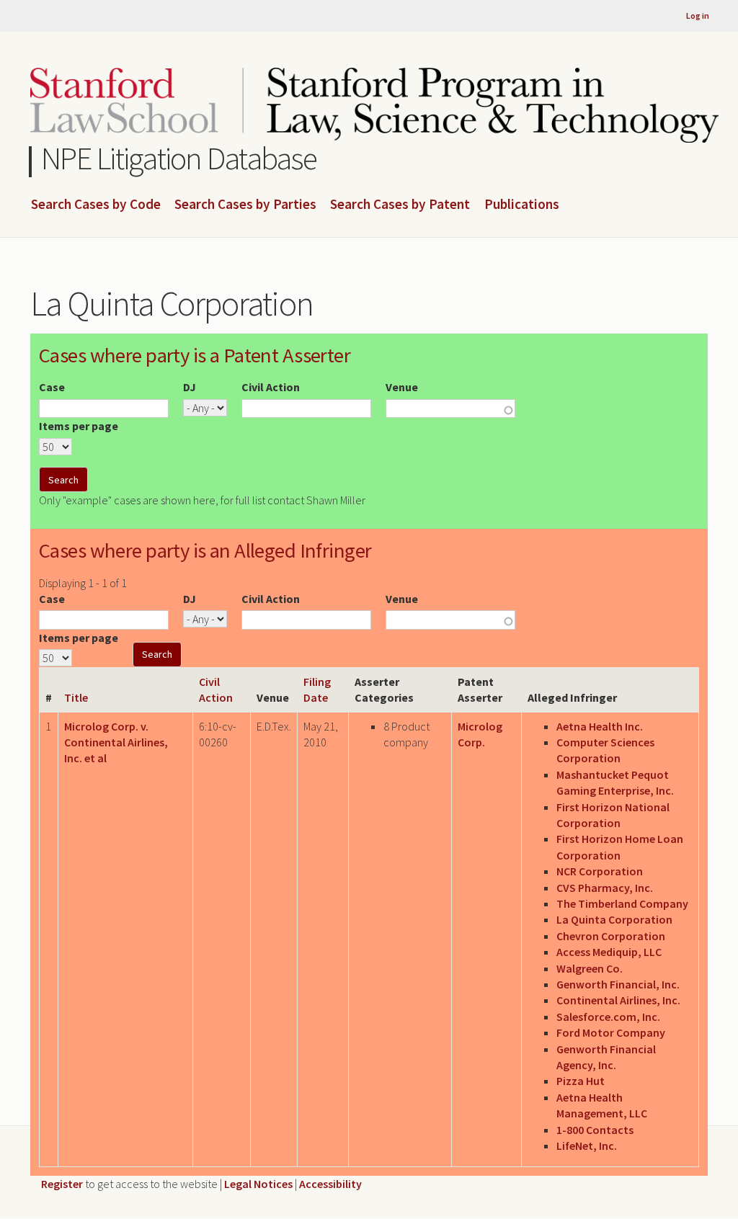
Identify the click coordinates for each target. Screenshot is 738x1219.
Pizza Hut (580, 1080)
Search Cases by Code (96, 205)
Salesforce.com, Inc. (608, 1016)
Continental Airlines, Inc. (618, 1000)
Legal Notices (258, 1183)
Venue (402, 387)
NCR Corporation (599, 871)
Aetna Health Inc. (599, 726)
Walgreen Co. (589, 968)
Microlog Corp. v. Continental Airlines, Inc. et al (116, 742)
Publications (521, 205)
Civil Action (270, 387)
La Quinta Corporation (614, 919)
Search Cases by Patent (400, 205)
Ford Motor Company (610, 1032)
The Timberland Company (622, 903)
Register (62, 1183)
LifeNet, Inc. (586, 1145)
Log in (697, 15)
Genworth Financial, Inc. (618, 984)
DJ (189, 387)
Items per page (78, 426)
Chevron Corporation (610, 936)
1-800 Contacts (594, 1129)
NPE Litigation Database (179, 158)
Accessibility (330, 1183)
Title (76, 697)
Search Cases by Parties (245, 205)
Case (52, 387)
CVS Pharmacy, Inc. (604, 887)
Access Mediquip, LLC (609, 952)
